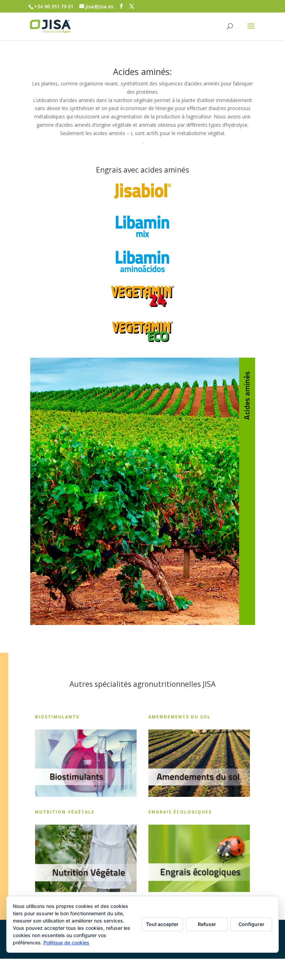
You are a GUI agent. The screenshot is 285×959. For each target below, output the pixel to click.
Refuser (207, 924)
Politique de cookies (66, 942)
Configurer (251, 924)
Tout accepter (162, 924)
